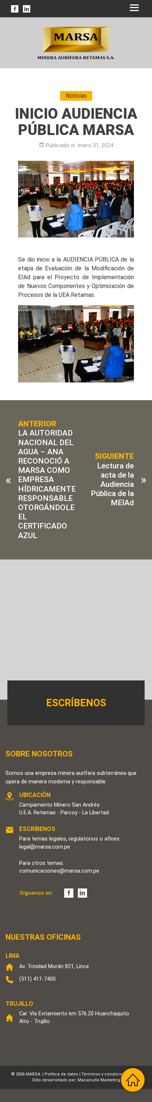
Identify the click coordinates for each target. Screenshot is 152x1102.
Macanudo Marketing (98, 1080)
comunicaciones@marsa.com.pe (59, 870)
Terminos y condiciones (105, 1074)
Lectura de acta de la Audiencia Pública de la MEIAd (112, 484)
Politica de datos (61, 1074)
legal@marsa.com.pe (44, 846)
